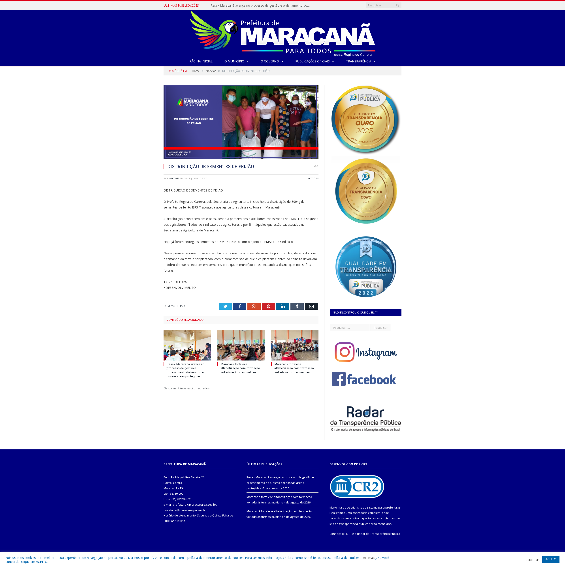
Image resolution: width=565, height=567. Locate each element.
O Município (234, 61)
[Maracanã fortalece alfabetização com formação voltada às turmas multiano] (241, 345)
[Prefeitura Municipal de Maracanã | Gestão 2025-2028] (282, 32)
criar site (356, 507)
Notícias (312, 178)
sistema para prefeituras (384, 507)
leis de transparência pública (349, 524)
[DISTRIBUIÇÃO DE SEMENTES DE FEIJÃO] (241, 122)
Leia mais (368, 557)
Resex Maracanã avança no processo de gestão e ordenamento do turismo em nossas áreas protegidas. (187, 370)
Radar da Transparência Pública (378, 534)
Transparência (358, 61)
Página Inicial (201, 61)
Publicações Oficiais (312, 61)
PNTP (348, 534)
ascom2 (174, 178)
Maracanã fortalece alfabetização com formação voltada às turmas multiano (261, 6)
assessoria (359, 513)
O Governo (270, 61)
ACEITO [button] (550, 559)
